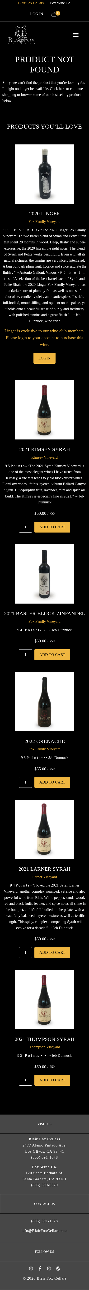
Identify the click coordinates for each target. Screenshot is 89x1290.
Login (44, 358)
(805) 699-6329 (44, 1185)
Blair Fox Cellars (31, 3)
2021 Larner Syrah (44, 869)
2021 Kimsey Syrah (44, 449)
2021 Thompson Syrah (45, 1039)
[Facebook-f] (40, 1268)
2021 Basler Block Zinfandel (44, 613)
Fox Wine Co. (60, 3)
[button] (75, 34)
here (62, 89)
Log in (36, 14)
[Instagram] (31, 1268)
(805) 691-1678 (44, 1157)
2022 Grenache (44, 741)
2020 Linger (44, 213)
